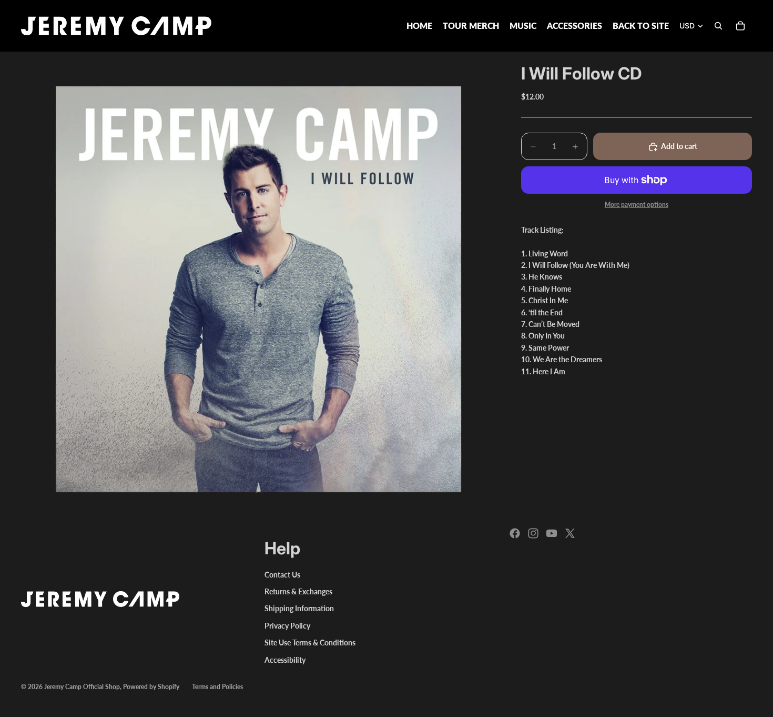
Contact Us (282, 574)
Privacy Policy (287, 625)
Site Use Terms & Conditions (310, 642)
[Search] (718, 25)
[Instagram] (533, 533)
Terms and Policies (217, 687)
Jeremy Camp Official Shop (82, 687)
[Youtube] (551, 533)
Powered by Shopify (151, 687)
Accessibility (285, 659)
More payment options (636, 204)
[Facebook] (514, 533)
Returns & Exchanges (298, 591)
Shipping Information (299, 608)
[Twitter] (570, 533)
